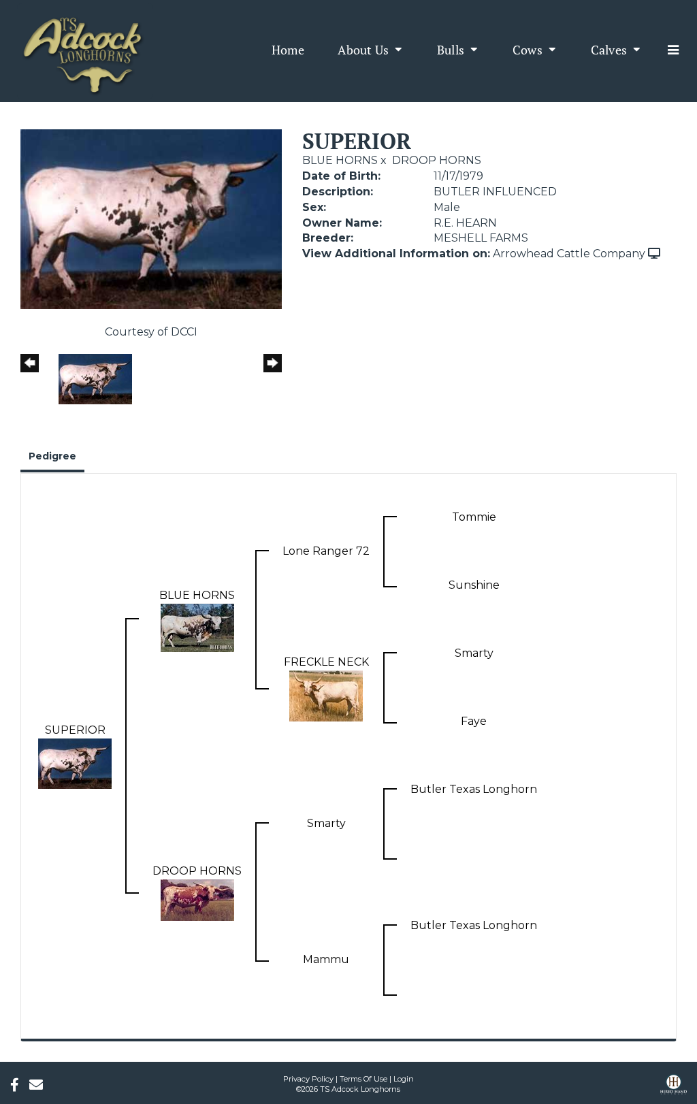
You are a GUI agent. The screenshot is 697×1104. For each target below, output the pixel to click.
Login (403, 1079)
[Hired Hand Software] (673, 1089)
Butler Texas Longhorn (473, 789)
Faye (474, 721)
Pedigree (52, 456)
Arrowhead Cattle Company (569, 253)
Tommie (474, 516)
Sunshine (474, 585)
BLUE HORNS (340, 160)
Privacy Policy (308, 1079)
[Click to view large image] (151, 218)
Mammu (326, 959)
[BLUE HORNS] (197, 626)
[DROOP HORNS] (197, 898)
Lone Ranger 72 (326, 551)
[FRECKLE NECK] (326, 694)
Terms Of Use (363, 1079)
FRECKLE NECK (326, 661)
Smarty (474, 653)
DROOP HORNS (436, 160)
